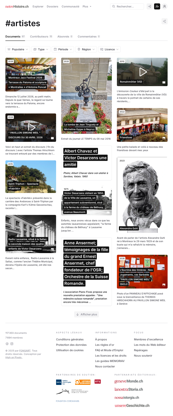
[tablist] (86, 36)
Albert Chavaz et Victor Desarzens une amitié (85, 158)
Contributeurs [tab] (41, 36)
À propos (101, 339)
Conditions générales (70, 339)
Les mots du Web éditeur (150, 344)
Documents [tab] (14, 36)
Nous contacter (105, 366)
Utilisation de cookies (70, 350)
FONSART (25, 350)
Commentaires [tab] (89, 36)
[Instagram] (12, 343)
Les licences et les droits (111, 355)
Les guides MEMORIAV (110, 361)
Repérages (141, 350)
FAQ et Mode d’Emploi (109, 350)
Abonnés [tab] (64, 36)
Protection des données (71, 344)
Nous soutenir (143, 355)
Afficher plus (89, 314)
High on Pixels (13, 357)
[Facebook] (7, 343)
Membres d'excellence (148, 339)
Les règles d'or (104, 344)
